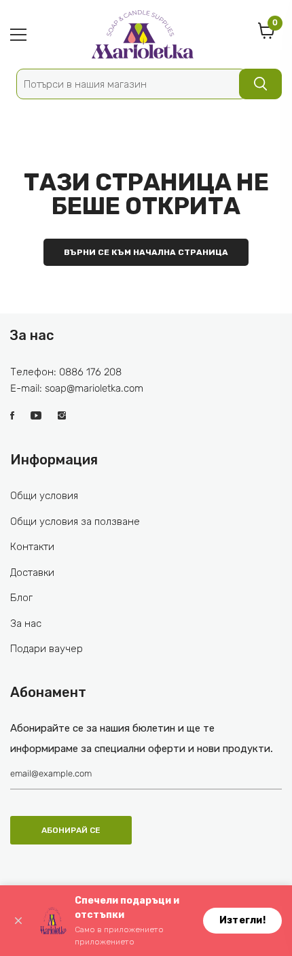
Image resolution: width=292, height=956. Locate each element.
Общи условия (44, 496)
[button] (18, 920)
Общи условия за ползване (75, 521)
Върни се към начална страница (146, 252)
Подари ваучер (46, 649)
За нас (25, 623)
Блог (21, 598)
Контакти (32, 547)
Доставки (32, 572)
